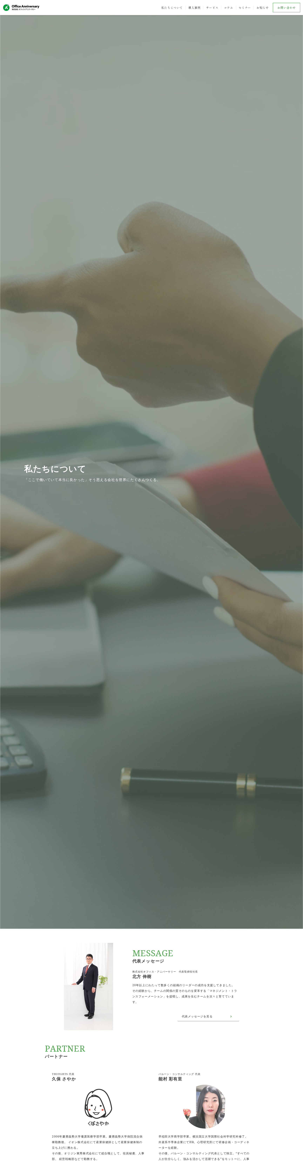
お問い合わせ (286, 7)
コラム (228, 7)
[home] (21, 7)
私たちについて (172, 7)
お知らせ (262, 7)
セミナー (245, 7)
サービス (212, 7)
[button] (7, 464)
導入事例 (194, 7)
